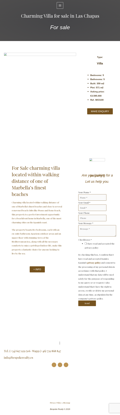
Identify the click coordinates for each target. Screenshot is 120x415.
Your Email (84, 202)
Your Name (84, 192)
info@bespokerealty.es (18, 357)
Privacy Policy (55, 402)
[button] (6, 125)
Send (87, 303)
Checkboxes (85, 239)
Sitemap (66, 402)
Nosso (41, 210)
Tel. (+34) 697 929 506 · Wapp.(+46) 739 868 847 (32, 351)
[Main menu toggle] (60, 5)
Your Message (85, 223)
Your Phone (84, 212)
